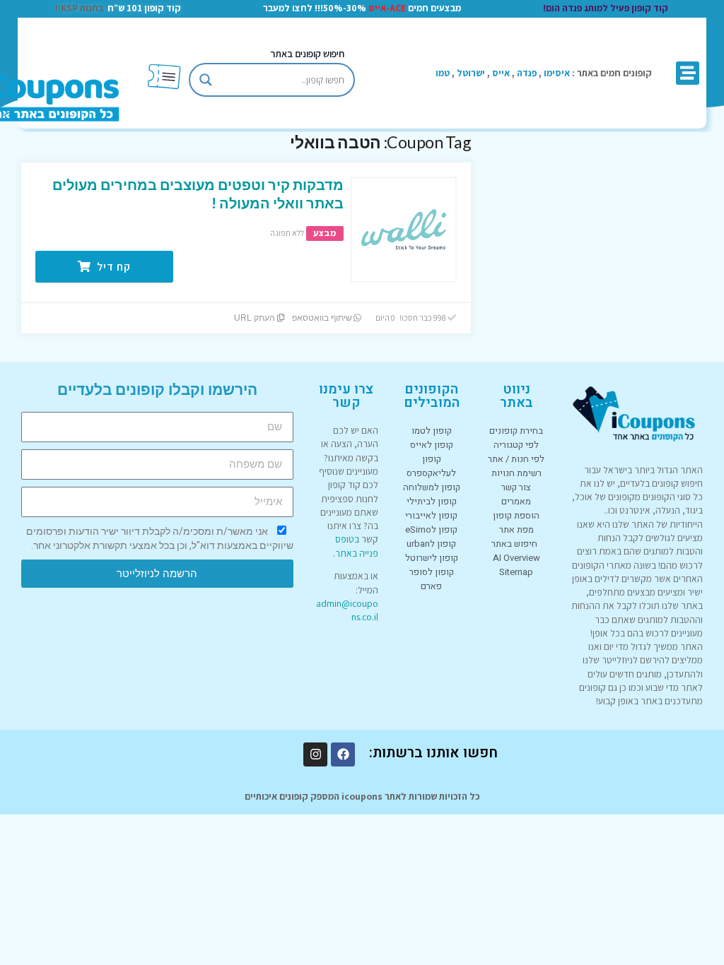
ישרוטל (471, 72)
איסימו (557, 72)
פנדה (527, 72)
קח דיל (112, 266)
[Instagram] (315, 754)
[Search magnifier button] (206, 80)
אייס (501, 72)
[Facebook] (343, 754)
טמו (443, 72)
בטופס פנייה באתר (356, 546)
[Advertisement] (603, 220)
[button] (687, 73)
